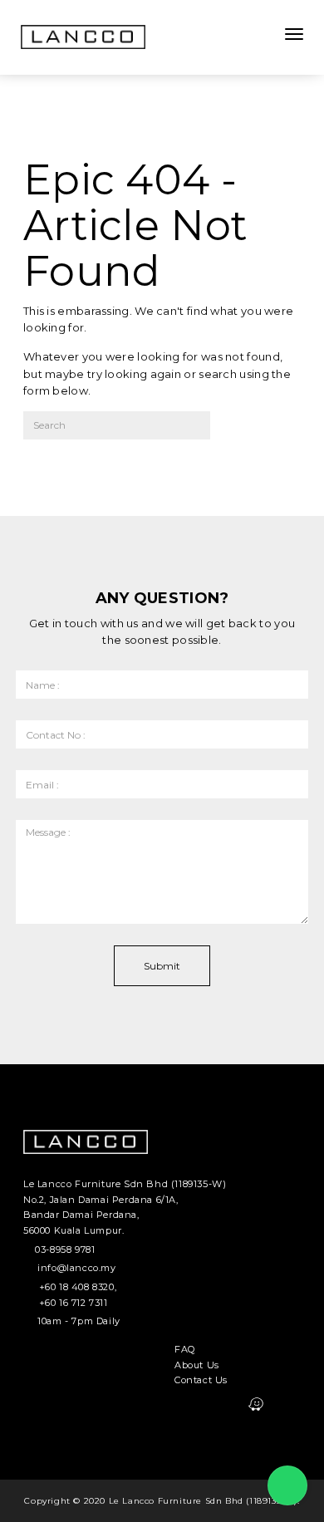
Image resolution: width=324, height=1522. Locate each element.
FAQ (184, 1349)
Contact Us (201, 1380)
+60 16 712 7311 (73, 1302)
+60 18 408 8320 (77, 1287)
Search (255, 431)
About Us (196, 1365)
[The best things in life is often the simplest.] (83, 37)
